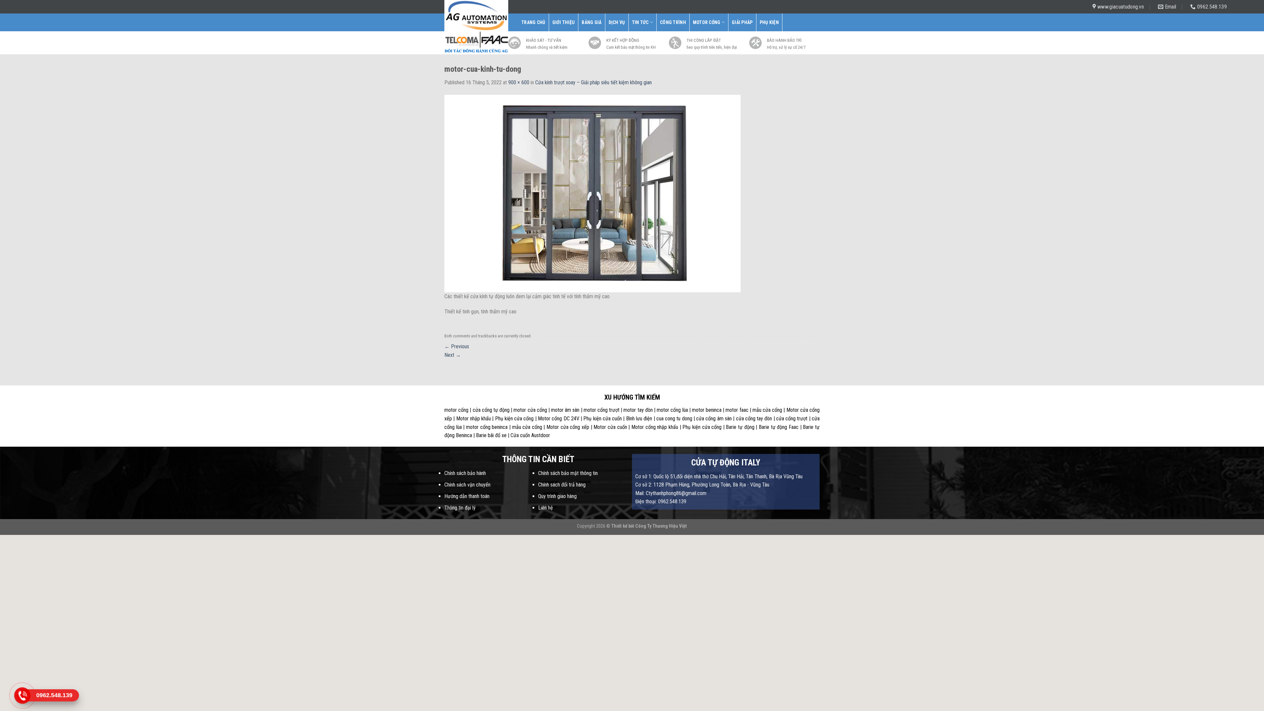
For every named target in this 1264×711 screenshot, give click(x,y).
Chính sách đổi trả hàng (562, 485)
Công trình (673, 22)
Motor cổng (707, 22)
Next (452, 355)
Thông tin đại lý (460, 508)
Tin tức (640, 22)
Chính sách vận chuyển (467, 485)
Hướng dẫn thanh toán (466, 496)
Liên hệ (545, 508)
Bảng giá (591, 22)
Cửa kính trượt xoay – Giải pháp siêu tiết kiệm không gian (593, 82)
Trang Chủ (533, 22)
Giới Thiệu (563, 22)
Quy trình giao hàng (557, 496)
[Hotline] (22, 695)
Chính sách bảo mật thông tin (568, 473)
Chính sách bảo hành (465, 473)
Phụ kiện (769, 22)
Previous (456, 346)
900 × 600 (518, 82)
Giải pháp (742, 22)
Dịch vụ (617, 22)
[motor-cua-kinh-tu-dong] (592, 193)
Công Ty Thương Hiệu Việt (661, 526)
